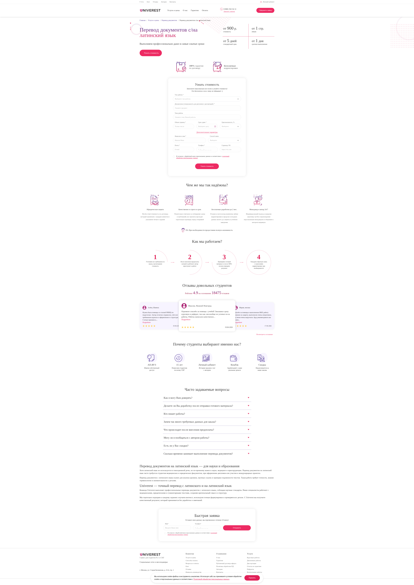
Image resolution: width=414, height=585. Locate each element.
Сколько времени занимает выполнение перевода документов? (198, 453)
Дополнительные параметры (207, 132)
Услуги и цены (173, 10)
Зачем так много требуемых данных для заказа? (190, 421)
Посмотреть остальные (264, 334)
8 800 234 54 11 (230, 9)
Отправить (237, 528)
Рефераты (250, 569)
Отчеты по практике (254, 566)
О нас (185, 10)
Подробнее (185, 319)
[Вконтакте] (228, 2)
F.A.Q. (142, 2)
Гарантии (195, 10)
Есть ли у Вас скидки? (176, 445)
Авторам (164, 2)
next (272, 293)
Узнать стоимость (151, 53)
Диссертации (251, 563)
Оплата (205, 10)
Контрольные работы (254, 572)
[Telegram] (232, 2)
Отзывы (155, 2)
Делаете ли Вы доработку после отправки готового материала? (198, 405)
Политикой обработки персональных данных (211, 579)
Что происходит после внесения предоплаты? (189, 429)
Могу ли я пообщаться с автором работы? (186, 437)
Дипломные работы (254, 560)
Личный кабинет (268, 2)
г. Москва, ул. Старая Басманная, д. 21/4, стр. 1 (157, 570)
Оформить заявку (265, 10)
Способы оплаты (192, 560)
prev (142, 293)
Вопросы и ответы (192, 563)
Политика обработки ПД (225, 566)
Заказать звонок (229, 11)
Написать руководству (194, 572)
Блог (148, 2)
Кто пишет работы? (174, 413)
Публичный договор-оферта (226, 563)
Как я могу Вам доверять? (178, 397)
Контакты (173, 2)
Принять (252, 578)
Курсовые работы (253, 557)
